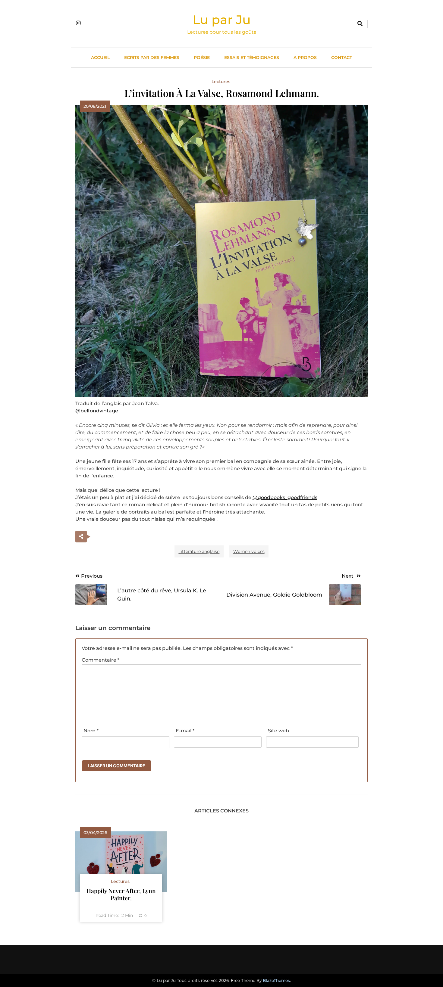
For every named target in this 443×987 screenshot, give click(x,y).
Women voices (249, 551)
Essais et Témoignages (251, 57)
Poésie (202, 57)
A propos (305, 57)
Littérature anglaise (198, 551)
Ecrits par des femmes (151, 57)
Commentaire (100, 660)
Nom (91, 731)
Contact (341, 57)
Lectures (221, 81)
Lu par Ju (222, 19)
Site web (278, 731)
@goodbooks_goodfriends (285, 497)
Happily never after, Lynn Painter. (121, 894)
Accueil (100, 57)
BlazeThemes (276, 980)
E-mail (185, 731)
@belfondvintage (96, 411)
